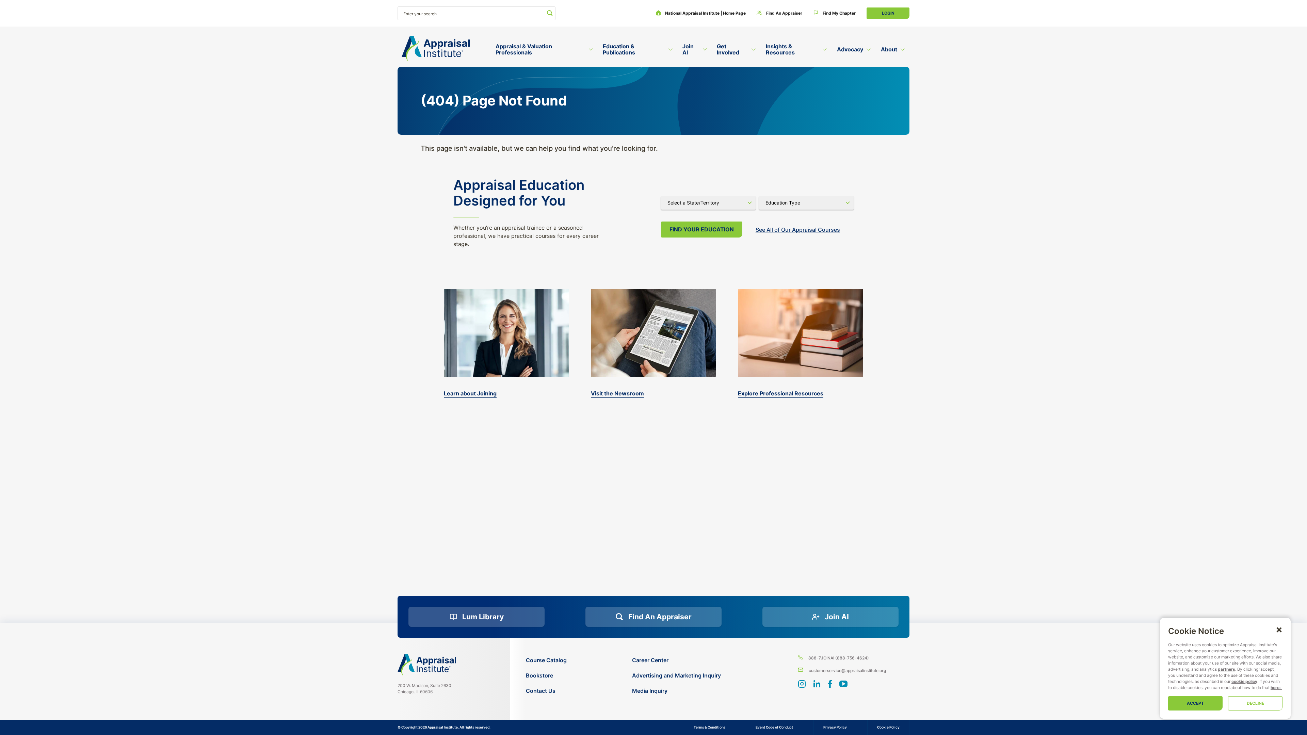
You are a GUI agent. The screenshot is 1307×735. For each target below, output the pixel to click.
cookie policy (1244, 681)
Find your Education (701, 229)
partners (1226, 669)
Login (888, 13)
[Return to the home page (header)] (436, 49)
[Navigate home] (427, 665)
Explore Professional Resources (780, 393)
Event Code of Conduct (774, 727)
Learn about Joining (470, 393)
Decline (1255, 703)
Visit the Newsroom (617, 393)
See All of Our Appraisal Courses (798, 229)
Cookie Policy (888, 727)
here (1275, 687)
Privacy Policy (835, 727)
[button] (1279, 629)
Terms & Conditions (709, 727)
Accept (1195, 703)
